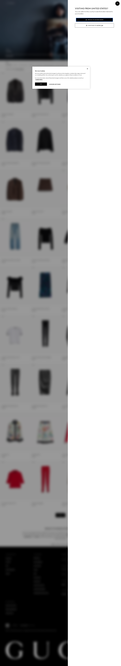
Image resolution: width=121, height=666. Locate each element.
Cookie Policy (39, 79)
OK (41, 84)
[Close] (117, 3)
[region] (61, 78)
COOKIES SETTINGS (54, 84)
